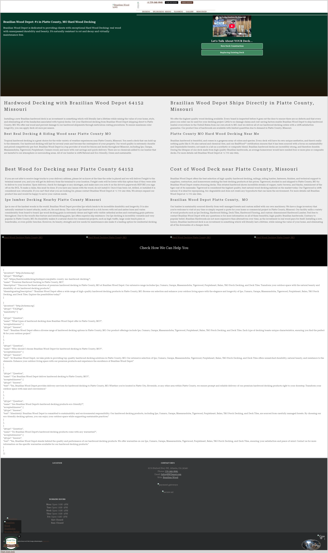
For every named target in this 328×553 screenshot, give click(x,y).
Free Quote (187, 2)
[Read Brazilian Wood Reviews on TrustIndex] (12, 532)
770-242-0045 (171, 471)
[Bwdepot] (311, 544)
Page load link (8, 551)
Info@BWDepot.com (171, 474)
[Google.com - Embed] (57, 479)
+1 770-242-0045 (155, 2)
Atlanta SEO (46, 541)
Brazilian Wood (170, 477)
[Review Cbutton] (11, 543)
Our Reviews (171, 2)
